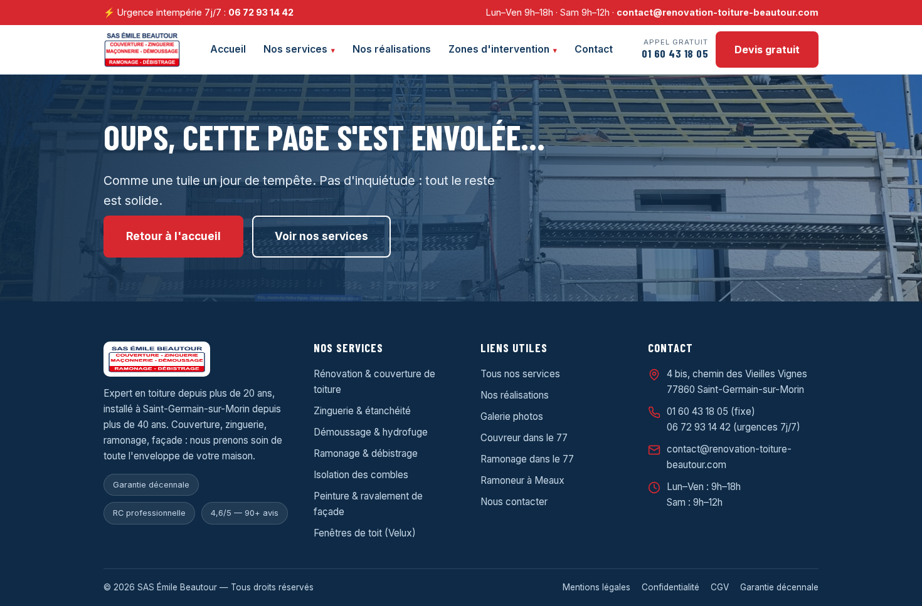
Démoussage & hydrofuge (371, 432)
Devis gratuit (767, 49)
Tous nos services (520, 374)
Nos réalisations (391, 49)
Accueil (228, 49)
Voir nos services (321, 236)
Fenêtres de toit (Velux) (365, 533)
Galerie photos (511, 416)
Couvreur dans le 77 (524, 438)
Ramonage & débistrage (366, 453)
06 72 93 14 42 (261, 12)
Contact (594, 49)
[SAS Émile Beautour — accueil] (142, 49)
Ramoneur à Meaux (522, 480)
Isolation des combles (361, 475)
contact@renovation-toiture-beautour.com (718, 12)
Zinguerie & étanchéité (362, 411)
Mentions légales (596, 587)
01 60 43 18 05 (697, 411)
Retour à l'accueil (173, 236)
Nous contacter (514, 502)
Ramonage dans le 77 (527, 459)
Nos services (295, 49)
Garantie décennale (779, 587)
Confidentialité (670, 587)
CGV (720, 587)
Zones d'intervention (498, 49)
